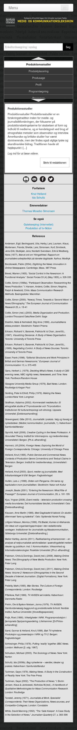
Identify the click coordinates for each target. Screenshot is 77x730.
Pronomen (38, 98)
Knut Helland (38, 194)
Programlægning (38, 91)
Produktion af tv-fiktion (38, 228)
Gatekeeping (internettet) (38, 224)
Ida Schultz (38, 197)
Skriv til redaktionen (54, 162)
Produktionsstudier (38, 64)
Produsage (38, 78)
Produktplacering (39, 71)
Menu (13, 7)
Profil (38, 84)
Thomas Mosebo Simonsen (38, 211)
